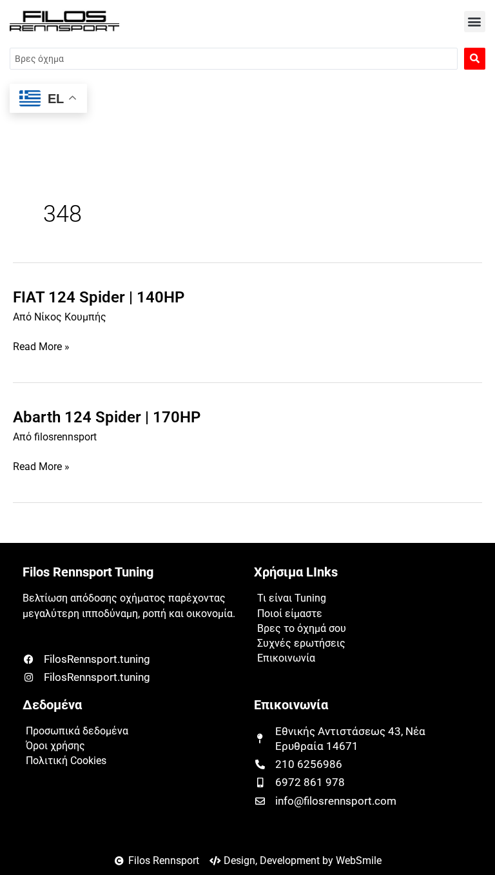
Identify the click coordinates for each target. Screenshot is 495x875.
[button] (474, 21)
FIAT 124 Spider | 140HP (98, 297)
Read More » (41, 347)
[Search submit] (474, 59)
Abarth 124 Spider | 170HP (106, 417)
